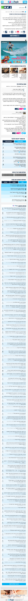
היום (22, 182)
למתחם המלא (4, 66)
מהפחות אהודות (13, 86)
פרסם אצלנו (17, 595)
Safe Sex (15, 596)
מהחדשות (8, 86)
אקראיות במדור (8, 141)
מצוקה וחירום (5, 595)
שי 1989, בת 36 (19, 112)
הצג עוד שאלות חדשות (14, 584)
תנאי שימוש (13, 595)
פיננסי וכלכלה (22, 7)
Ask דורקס (19, 596)
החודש (5, 182)
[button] (25, 40)
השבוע (14, 182)
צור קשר (21, 595)
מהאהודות (19, 86)
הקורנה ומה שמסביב (10, 596)
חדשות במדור (20, 141)
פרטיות (9, 595)
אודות (24, 595)
